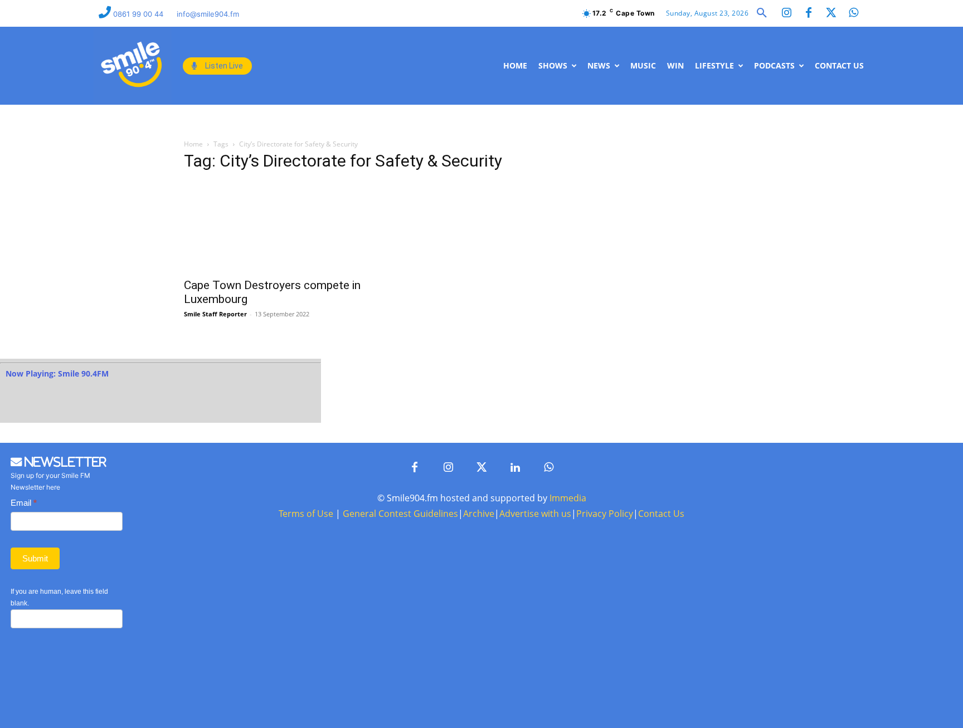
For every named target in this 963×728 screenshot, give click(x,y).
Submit (35, 558)
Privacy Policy (604, 513)
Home (193, 144)
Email (24, 502)
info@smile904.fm (208, 13)
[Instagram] (786, 13)
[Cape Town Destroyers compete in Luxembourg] (274, 226)
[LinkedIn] (515, 468)
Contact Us (661, 513)
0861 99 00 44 (139, 13)
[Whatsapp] (853, 13)
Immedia (567, 498)
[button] (761, 13)
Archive (478, 513)
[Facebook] (808, 13)
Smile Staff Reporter (215, 314)
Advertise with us (535, 513)
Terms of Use (306, 513)
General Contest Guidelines (400, 513)
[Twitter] (831, 13)
